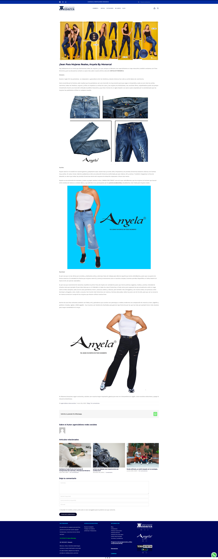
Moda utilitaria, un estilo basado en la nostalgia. (74, 469)
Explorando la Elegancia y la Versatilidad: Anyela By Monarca (142, 469)
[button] (60, 458)
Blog (99, 14)
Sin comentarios (95, 403)
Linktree (113, 553)
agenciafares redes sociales (68, 403)
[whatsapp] (65, 2)
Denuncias (114, 548)
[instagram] (62, 2)
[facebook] (60, 2)
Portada (94, 14)
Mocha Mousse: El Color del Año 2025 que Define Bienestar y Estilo (108, 469)
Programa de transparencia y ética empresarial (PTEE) (121, 542)
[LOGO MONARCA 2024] (66, 6)
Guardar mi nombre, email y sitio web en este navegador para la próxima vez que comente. (88, 510)
